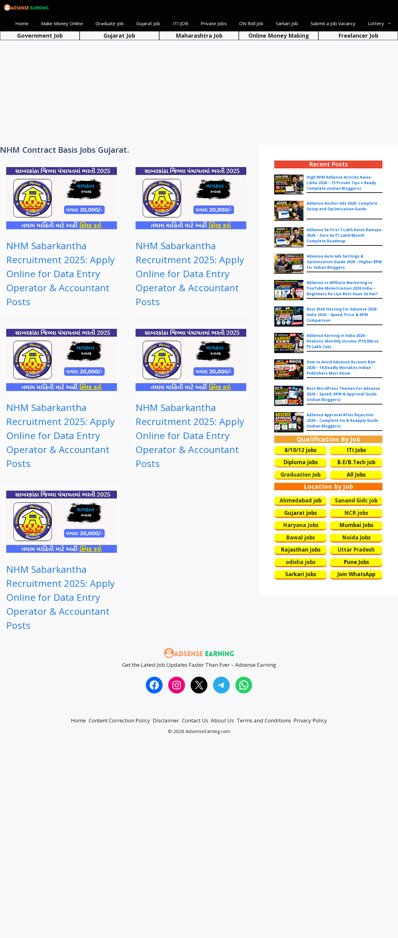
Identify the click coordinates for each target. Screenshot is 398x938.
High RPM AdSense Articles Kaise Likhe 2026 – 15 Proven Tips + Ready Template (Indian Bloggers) (341, 183)
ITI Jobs (356, 450)
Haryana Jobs (300, 525)
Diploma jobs (300, 462)
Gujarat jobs (300, 512)
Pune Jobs (356, 562)
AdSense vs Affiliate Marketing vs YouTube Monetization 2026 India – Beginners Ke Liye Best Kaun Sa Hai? (342, 288)
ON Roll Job (251, 23)
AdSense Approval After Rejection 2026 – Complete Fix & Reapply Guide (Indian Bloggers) (342, 420)
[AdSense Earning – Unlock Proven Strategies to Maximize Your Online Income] (26, 8)
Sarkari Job (287, 23)
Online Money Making (278, 35)
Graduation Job (300, 474)
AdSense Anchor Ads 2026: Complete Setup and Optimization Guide (342, 206)
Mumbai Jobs (356, 525)
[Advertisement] (199, 87)
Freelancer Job (358, 35)
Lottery (376, 23)
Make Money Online (62, 23)
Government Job (40, 35)
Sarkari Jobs (300, 574)
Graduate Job (109, 23)
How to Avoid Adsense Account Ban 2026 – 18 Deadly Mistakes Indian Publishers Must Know (341, 367)
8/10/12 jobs (301, 450)
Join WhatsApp (356, 574)
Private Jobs (214, 23)
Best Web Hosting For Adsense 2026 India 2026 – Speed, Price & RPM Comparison (342, 314)
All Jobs (356, 474)
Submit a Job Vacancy (333, 23)
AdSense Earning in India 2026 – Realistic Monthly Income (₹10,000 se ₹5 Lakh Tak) (343, 341)
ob (318, 500)
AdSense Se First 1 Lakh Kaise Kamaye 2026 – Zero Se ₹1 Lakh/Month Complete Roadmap (344, 235)
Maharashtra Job (199, 35)
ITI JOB (180, 23)
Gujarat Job (148, 23)
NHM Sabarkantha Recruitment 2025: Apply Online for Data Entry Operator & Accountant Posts (60, 273)
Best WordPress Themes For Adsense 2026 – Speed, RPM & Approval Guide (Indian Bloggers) (343, 394)
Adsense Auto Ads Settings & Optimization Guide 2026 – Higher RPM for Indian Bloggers (344, 262)
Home (22, 23)
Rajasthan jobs (301, 549)
